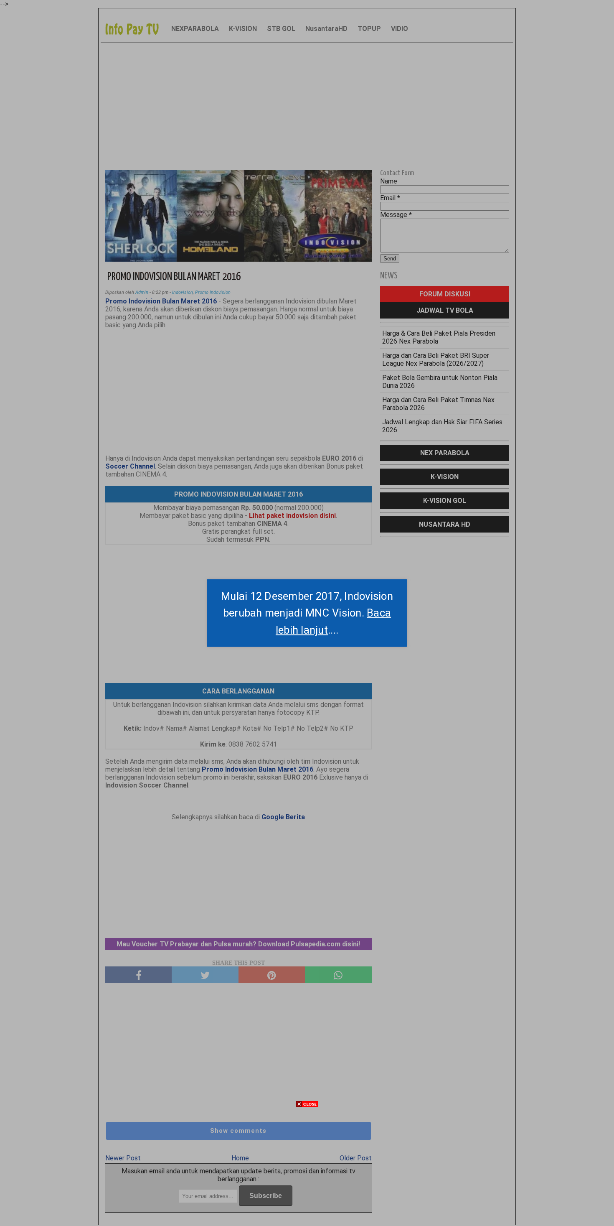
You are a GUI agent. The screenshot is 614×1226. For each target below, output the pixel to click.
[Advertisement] (307, 1167)
